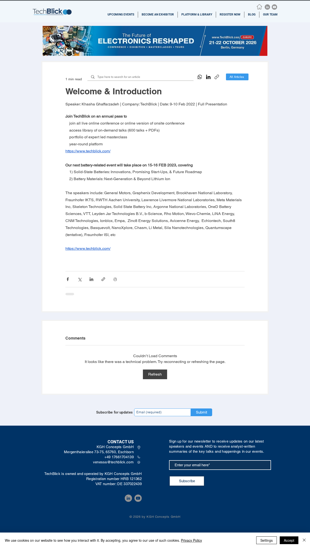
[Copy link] (217, 77)
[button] (121, 15)
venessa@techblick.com (113, 462)
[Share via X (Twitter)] (79, 279)
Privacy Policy (191, 540)
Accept (289, 540)
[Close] (304, 540)
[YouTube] (274, 7)
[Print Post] (115, 279)
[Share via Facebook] (67, 279)
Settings (266, 540)
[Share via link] (103, 279)
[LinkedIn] (267, 7)
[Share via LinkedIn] (91, 279)
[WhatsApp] (200, 77)
